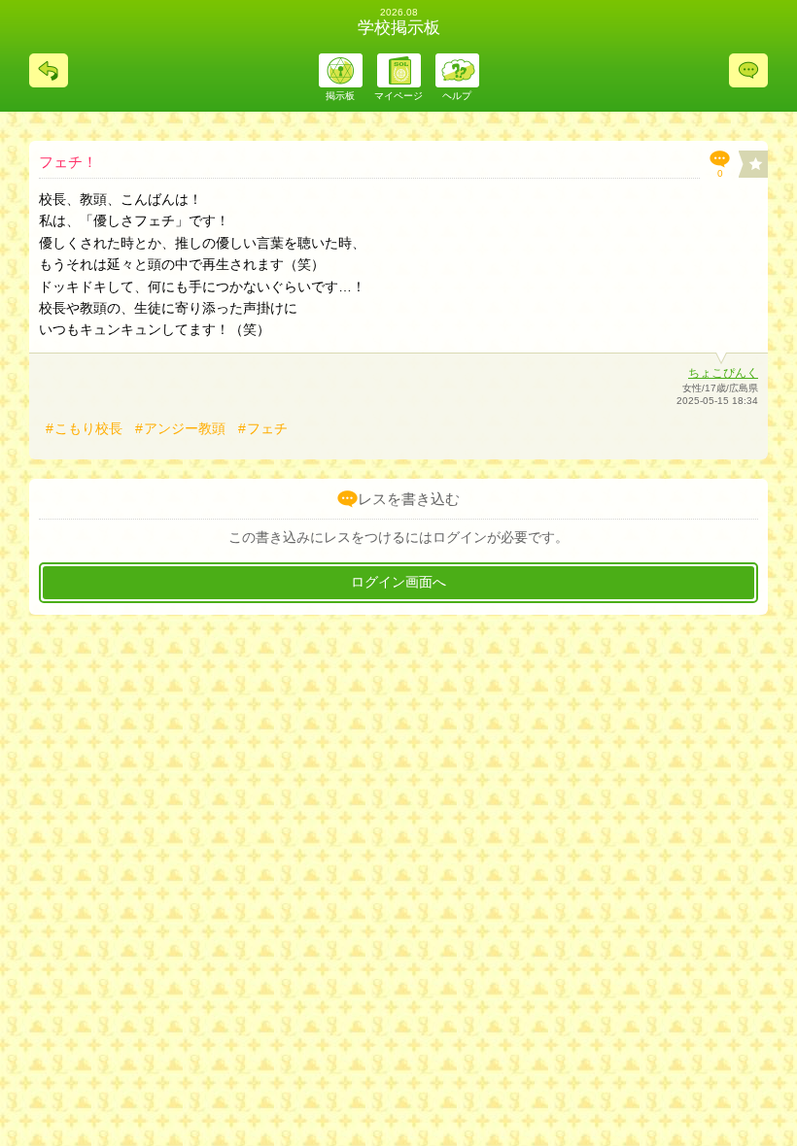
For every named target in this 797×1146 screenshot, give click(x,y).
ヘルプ (456, 95)
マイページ (398, 95)
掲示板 (340, 95)
